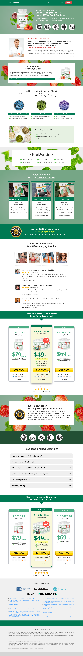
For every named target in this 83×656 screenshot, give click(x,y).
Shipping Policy (59, 622)
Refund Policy (69, 622)
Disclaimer (40, 622)
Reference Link (71, 56)
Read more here (40, 648)
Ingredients (56, 2)
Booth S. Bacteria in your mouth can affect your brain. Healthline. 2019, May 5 (23, 598)
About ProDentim (48, 2)
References (21, 622)
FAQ (62, 2)
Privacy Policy (49, 622)
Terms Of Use (30, 622)
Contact (12, 622)
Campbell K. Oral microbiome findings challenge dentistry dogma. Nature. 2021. (57, 616)
